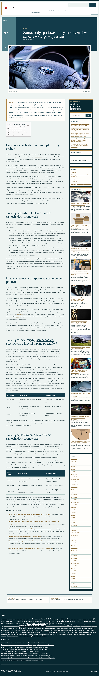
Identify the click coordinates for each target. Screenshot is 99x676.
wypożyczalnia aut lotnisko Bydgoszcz (68, 634)
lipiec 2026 (73, 461)
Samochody (12, 102)
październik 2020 (75, 532)
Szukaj (92, 4)
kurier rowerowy (27, 621)
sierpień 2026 (74, 459)
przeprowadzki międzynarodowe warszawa (73, 623)
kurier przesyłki (15, 621)
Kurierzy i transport (75, 179)
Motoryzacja (25, 28)
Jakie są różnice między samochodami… (18, 132)
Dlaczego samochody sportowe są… (17, 130)
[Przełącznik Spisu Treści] (27, 124)
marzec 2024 (74, 482)
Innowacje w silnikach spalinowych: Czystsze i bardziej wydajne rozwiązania (25, 600)
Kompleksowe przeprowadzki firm (78, 619)
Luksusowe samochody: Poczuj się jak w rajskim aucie (25, 536)
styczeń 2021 (74, 525)
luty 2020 (73, 553)
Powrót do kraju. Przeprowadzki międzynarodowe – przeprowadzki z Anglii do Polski (24, 649)
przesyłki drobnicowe (85, 626)
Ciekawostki (73, 172)
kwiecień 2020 (74, 548)
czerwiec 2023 (74, 484)
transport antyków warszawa (87, 632)
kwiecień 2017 (74, 578)
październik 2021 (75, 502)
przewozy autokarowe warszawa (25, 630)
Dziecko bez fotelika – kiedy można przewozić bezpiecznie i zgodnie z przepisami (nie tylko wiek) (79, 299)
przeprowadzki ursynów (90, 623)
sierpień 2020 (74, 538)
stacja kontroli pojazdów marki (60, 630)
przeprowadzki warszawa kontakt (32, 626)
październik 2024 (75, 479)
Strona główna (94, 671)
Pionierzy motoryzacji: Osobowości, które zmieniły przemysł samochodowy (31, 548)
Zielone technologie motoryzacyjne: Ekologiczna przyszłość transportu (30, 529)
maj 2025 (73, 471)
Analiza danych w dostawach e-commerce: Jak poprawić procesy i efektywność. (80, 442)
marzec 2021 (74, 520)
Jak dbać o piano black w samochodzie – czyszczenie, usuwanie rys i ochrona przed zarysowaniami (80, 395)
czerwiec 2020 (74, 543)
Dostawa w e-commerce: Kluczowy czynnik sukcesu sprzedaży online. (20, 651)
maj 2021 (73, 515)
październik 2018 (75, 563)
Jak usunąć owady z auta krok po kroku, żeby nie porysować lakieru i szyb (80, 204)
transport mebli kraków (8, 634)
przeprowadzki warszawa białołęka (10, 626)
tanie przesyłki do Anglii (83, 630)
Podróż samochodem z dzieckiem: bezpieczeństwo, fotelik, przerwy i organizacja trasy (79, 372)
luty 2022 (73, 492)
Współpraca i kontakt (35, 12)
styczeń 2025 (74, 476)
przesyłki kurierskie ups (44, 628)
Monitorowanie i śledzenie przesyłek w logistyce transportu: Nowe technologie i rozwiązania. (80, 273)
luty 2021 (73, 522)
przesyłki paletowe (82, 628)
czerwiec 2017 (74, 573)
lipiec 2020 (73, 540)
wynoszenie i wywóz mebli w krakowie (51, 634)
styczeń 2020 (74, 555)
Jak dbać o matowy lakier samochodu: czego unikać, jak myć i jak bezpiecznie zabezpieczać (80, 250)
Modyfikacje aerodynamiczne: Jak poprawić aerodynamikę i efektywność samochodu (67, 600)
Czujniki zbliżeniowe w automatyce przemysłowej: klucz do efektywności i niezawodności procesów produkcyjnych (80, 322)
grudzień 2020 (74, 527)
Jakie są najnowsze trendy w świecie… (17, 134)
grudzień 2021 (74, 497)
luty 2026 (73, 469)
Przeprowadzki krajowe (36, 624)
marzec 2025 (74, 474)
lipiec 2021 (73, 510)
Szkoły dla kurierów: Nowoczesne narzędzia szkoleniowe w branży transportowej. (23, 642)
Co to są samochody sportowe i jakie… (17, 126)
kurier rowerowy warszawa (41, 621)
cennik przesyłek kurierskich (38, 619)
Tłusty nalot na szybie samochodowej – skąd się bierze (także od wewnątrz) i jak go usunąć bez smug (80, 129)
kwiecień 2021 (74, 517)
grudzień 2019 (74, 558)
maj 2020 (73, 545)
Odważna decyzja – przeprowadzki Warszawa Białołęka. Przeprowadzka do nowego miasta (80, 227)
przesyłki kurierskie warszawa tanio (59, 628)
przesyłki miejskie (73, 628)
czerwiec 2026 (74, 464)
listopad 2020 (74, 530)
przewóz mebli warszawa (43, 630)
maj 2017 (73, 576)
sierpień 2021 (74, 507)
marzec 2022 (74, 489)
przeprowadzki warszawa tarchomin (53, 626)
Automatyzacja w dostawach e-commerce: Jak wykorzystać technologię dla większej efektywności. (28, 658)
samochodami (45, 340)
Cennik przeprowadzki (22, 619)
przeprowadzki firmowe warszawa (16, 624)
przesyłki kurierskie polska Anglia (25, 628)
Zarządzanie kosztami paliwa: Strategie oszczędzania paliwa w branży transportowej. (80, 418)
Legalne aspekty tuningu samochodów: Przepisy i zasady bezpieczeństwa (30, 541)
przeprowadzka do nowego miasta (66, 621)
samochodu (20, 314)
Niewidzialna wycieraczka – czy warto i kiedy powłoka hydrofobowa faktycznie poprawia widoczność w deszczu (80, 135)
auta (17, 317)
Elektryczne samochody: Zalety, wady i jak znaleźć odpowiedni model (80, 347)
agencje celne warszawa (8, 619)
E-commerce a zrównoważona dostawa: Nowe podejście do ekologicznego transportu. (24, 647)
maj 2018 (73, 568)
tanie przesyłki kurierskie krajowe (28, 632)
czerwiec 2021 (74, 512)
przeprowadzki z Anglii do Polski (70, 626)
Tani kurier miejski (72, 632)
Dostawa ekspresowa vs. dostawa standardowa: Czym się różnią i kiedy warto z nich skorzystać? (27, 645)
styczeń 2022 (74, 494)
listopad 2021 (74, 499)
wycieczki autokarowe (21, 634)
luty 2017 (73, 583)
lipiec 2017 (73, 571)
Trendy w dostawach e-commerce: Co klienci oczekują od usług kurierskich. (22, 660)
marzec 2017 (74, 581)
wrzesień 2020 (74, 535)
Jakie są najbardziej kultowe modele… (17, 128)
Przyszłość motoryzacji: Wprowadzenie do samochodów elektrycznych (29, 514)
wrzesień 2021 (74, 504)
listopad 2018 (74, 560)
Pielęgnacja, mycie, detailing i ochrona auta (81, 184)
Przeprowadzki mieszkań (54, 624)
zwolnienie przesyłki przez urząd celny (33, 636)
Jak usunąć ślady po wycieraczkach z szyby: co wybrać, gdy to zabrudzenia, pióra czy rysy (79, 146)
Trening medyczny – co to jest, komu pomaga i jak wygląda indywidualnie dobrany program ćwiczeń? (79, 140)
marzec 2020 (74, 550)
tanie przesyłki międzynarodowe (54, 632)
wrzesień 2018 (74, 565)
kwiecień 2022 (74, 487)
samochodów (38, 157)
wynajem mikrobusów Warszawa (35, 634)
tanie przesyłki (72, 630)
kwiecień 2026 (74, 466)
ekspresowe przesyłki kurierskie (59, 619)
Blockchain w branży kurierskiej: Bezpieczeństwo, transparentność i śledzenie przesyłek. (25, 653)
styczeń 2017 (74, 586)
